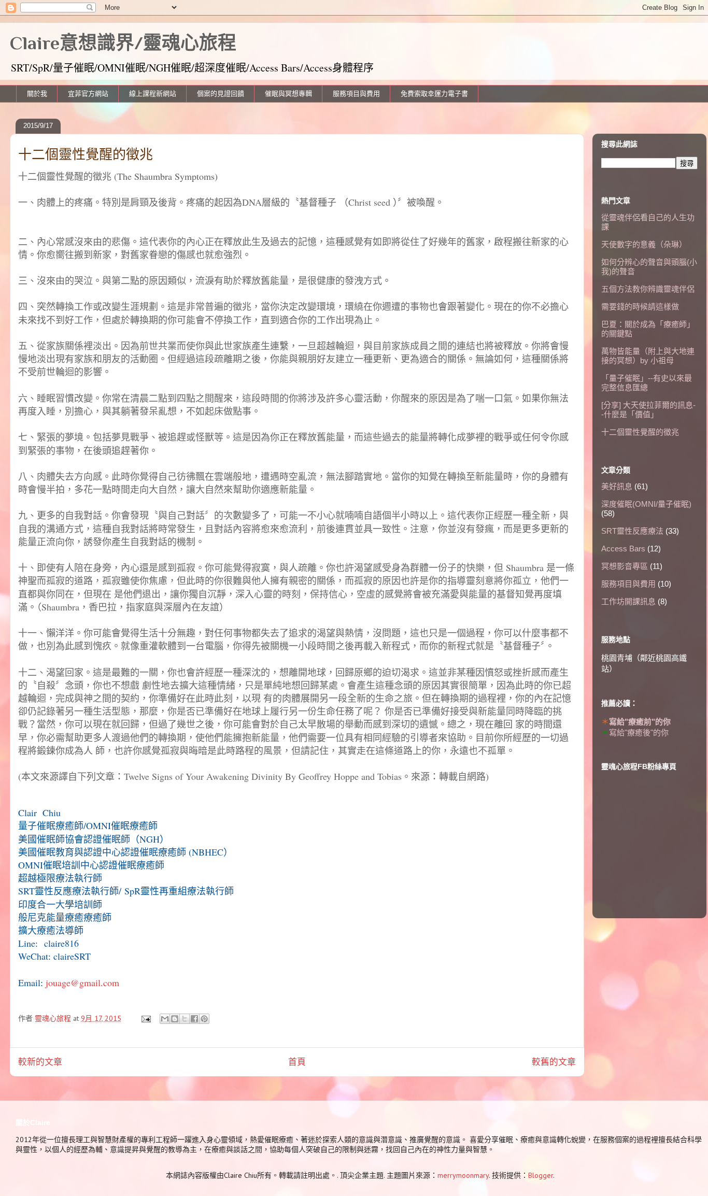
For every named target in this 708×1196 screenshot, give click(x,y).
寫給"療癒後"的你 (639, 732)
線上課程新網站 (152, 93)
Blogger (540, 1175)
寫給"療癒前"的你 (640, 721)
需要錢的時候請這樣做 (640, 306)
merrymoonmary (463, 1175)
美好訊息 (616, 486)
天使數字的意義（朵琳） (644, 244)
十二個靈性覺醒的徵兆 (640, 432)
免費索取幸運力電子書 (434, 93)
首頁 (297, 1061)
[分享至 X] (184, 1019)
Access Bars (623, 548)
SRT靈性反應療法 (632, 530)
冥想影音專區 (624, 566)
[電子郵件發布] (145, 1018)
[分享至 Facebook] (194, 1019)
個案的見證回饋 (220, 93)
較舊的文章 (554, 1061)
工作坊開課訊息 (628, 601)
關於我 (37, 93)
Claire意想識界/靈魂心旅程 (123, 43)
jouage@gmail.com (82, 982)
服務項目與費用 (356, 93)
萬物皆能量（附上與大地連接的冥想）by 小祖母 (648, 356)
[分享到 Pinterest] (204, 1019)
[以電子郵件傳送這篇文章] (165, 1019)
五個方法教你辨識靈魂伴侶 (648, 288)
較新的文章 (40, 1061)
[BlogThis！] (174, 1019)
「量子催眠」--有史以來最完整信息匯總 (646, 383)
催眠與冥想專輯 (288, 93)
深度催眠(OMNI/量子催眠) (646, 504)
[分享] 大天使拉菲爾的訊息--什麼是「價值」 (648, 410)
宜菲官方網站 (88, 93)
